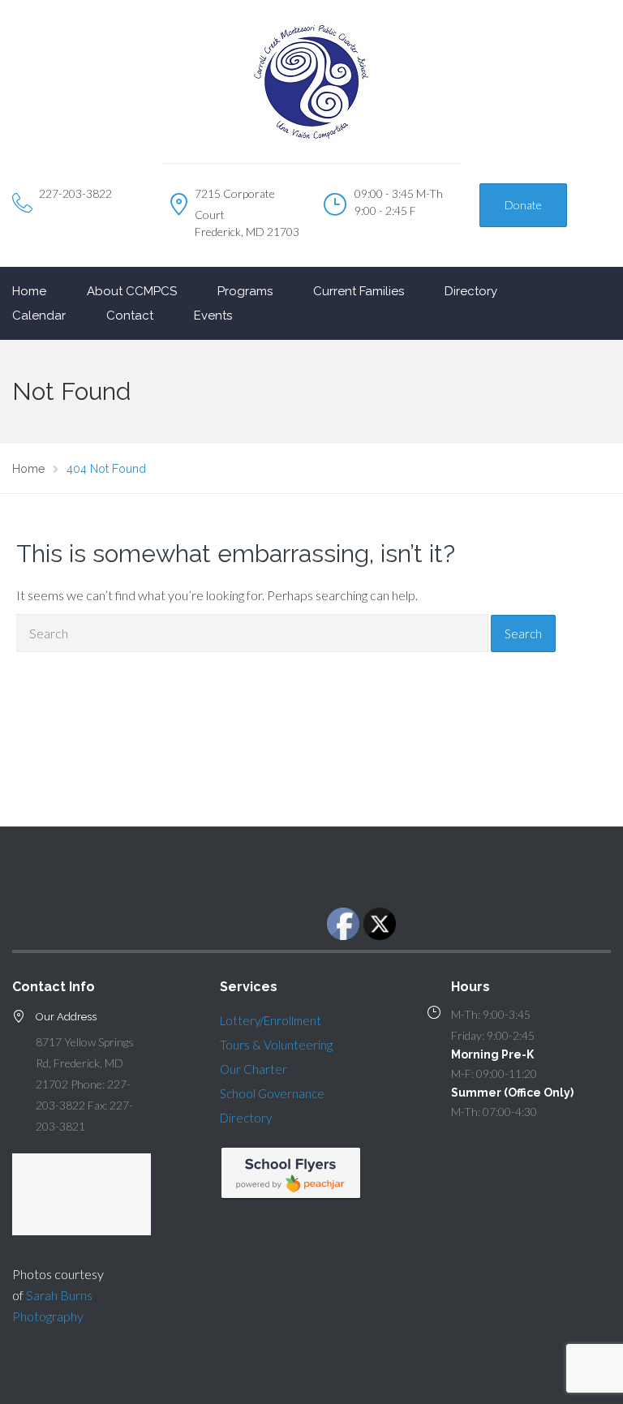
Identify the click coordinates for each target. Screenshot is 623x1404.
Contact (129, 315)
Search (523, 633)
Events (213, 315)
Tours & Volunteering (276, 1044)
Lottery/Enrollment (270, 1020)
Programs (245, 291)
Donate (523, 205)
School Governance (272, 1093)
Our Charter (253, 1069)
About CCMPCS (132, 291)
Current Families (358, 291)
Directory (471, 291)
